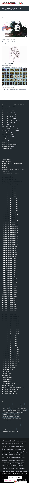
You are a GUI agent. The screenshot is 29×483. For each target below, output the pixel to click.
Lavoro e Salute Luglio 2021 (9, 268)
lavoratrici (4, 138)
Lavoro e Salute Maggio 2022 (9, 290)
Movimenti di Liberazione (8, 129)
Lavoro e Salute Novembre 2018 (10, 320)
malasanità (17, 416)
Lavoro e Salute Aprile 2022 (9, 191)
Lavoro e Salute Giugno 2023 (9, 252)
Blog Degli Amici (6, 161)
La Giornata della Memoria (9, 179)
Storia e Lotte (5, 132)
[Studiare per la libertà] (14, 54)
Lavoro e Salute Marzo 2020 (9, 304)
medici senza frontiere (16, 420)
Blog (3, 109)
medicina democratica (17, 418)
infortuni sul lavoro (20, 412)
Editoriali (4, 167)
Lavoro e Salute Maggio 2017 (9, 280)
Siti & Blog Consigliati (7, 385)
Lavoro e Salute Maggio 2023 (9, 292)
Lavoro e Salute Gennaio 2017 (10, 226)
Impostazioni (22, 480)
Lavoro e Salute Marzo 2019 (9, 302)
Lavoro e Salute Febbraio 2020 (10, 212)
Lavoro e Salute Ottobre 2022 (9, 340)
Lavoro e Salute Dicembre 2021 (10, 203)
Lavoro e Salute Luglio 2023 (9, 272)
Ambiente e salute (6, 107)
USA (17, 431)
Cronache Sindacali (7, 119)
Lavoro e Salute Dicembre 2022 (10, 205)
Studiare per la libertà (7, 63)
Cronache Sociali (6, 123)
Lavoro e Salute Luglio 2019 (9, 264)
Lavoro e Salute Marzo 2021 (9, 306)
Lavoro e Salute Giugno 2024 (9, 254)
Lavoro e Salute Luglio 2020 (9, 266)
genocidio (8, 410)
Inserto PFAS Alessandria (8, 175)
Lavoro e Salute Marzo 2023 (9, 310)
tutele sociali (5, 431)
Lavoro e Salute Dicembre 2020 (10, 201)
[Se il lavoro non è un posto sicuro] (14, 76)
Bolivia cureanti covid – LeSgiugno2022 (12, 163)
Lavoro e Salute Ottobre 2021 (9, 338)
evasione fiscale (6, 408)
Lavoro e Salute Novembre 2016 (10, 316)
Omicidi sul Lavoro (7, 377)
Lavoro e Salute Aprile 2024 (9, 195)
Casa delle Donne (6, 406)
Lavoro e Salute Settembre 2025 (10, 365)
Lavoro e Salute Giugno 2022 (9, 250)
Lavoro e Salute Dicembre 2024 (10, 209)
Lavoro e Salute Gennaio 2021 (10, 234)
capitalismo (21, 404)
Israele (14, 414)
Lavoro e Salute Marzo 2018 (9, 300)
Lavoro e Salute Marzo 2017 (9, 298)
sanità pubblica (20, 429)
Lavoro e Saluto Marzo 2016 (9, 367)
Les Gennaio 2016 (6, 373)
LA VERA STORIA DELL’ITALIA (9, 183)
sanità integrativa (13, 427)
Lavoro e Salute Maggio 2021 (9, 288)
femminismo (16, 408)
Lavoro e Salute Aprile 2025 (9, 197)
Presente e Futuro (6, 381)
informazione (12, 412)
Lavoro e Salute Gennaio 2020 (10, 232)
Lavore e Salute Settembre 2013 (10, 185)
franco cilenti (23, 408)
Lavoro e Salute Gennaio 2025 (10, 242)
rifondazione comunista (15, 424)
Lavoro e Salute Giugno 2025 (9, 256)
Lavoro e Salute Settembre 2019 (10, 353)
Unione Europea (12, 431)
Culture (4, 125)
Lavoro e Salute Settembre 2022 (10, 359)
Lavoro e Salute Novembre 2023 (10, 330)
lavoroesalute (5, 416)
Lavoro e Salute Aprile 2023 (9, 193)
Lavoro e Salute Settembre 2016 (10, 347)
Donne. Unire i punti (7, 38)
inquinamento (5, 414)
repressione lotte (6, 424)
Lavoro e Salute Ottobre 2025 (9, 346)
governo (24, 410)
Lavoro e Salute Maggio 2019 (9, 284)
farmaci (11, 408)
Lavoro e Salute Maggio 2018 (9, 282)
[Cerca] (21, 3)
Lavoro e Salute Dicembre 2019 (10, 199)
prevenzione (17, 422)
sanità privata (13, 429)
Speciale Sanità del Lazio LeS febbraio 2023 (13, 387)
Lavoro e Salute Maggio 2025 (9, 296)
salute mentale (5, 427)
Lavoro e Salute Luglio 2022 (9, 270)
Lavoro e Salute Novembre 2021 (10, 326)
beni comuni (15, 404)
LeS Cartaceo (5, 371)
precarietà (12, 422)
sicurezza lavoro (6, 146)
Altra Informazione (7, 111)
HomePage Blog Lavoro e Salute (10, 173)
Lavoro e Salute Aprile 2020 (9, 187)
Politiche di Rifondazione (8, 130)
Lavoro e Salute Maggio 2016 (9, 278)
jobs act (18, 414)
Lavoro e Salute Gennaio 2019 (10, 230)
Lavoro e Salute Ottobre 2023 (9, 342)
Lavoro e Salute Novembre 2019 (10, 322)
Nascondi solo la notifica (10, 480)
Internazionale (5, 136)
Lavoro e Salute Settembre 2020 (10, 355)
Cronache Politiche (7, 117)
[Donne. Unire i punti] (14, 28)
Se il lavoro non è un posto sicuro (10, 85)
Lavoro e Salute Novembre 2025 (10, 334)
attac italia (10, 404)
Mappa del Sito (6, 375)
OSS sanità (5, 140)
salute (22, 424)
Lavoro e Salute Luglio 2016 (9, 258)
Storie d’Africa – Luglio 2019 (9, 391)
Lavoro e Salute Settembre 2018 (10, 351)
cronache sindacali (7, 134)
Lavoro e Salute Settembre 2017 (10, 349)
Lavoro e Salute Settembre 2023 (10, 361)
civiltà (12, 406)
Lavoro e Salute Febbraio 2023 (10, 218)
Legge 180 (11, 416)
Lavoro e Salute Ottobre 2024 (9, 344)
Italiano (18, 481)
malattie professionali (7, 418)
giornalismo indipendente (16, 410)
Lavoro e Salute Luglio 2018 (9, 262)
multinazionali (5, 422)
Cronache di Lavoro (7, 115)
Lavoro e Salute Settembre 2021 (10, 357)
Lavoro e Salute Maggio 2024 (9, 294)
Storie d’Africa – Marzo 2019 (9, 393)
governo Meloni (6, 412)
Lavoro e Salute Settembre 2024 (10, 363)
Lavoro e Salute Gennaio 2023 (10, 238)
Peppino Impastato (7, 379)
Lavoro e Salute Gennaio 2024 (10, 240)
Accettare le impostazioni (15, 477)
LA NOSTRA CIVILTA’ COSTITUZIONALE (12, 181)
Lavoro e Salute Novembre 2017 (10, 318)
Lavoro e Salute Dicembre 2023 (10, 207)
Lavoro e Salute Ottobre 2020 (9, 336)
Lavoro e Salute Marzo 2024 (9, 312)
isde (10, 414)
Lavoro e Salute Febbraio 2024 (10, 220)
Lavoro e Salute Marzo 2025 (9, 314)
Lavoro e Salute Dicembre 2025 (10, 210)
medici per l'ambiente (7, 420)
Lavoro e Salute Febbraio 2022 (10, 216)
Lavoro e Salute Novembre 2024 (10, 332)
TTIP (25, 429)
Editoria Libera (6, 127)
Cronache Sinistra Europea (9, 121)
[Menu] (25, 3)
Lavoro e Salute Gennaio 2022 (10, 236)
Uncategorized (6, 148)
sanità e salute (5, 142)
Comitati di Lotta (6, 113)
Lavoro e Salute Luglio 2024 (9, 274)
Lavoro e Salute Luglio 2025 (9, 276)
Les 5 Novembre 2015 (8, 369)
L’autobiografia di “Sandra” (9, 177)
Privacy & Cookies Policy (8, 383)
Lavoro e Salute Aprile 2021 (9, 189)
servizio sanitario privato (8, 144)
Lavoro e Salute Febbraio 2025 (10, 222)
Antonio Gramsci (6, 159)
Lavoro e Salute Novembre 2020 (10, 324)
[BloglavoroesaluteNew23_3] (12, 3)
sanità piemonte (6, 429)
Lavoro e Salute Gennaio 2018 (10, 228)
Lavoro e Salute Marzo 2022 (9, 308)
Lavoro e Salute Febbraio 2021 (10, 214)
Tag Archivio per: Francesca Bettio (11, 8)
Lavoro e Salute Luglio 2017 (9, 260)
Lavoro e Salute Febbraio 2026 (10, 224)
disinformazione (18, 406)
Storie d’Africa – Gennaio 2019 (10, 389)
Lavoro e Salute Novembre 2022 (10, 328)
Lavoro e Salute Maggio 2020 (9, 286)
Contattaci (4, 165)
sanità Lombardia (21, 427)
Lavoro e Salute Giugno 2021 (9, 248)
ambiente (4, 404)
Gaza (4, 410)
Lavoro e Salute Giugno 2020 (9, 246)
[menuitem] (21, 3)
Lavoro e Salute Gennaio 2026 (10, 244)
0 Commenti (12, 39)
